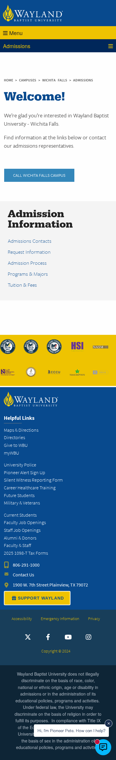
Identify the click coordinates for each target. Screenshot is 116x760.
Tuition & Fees (22, 284)
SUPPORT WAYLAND (41, 598)
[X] (28, 637)
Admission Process (27, 263)
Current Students (20, 515)
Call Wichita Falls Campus (39, 175)
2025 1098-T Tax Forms (26, 553)
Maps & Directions (21, 430)
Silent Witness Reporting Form (33, 480)
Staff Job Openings (22, 530)
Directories (14, 437)
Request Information (29, 252)
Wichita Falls (55, 80)
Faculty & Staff (17, 545)
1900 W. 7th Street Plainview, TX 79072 (50, 585)
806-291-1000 (26, 565)
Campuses (28, 80)
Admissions (16, 46)
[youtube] (68, 637)
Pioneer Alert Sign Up (24, 472)
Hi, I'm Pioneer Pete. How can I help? (71, 730)
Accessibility (22, 619)
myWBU (11, 453)
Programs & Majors (28, 273)
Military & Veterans (22, 503)
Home (8, 80)
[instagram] (88, 637)
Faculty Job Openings (25, 522)
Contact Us (23, 575)
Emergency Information (60, 619)
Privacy (94, 619)
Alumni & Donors (20, 538)
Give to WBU (16, 445)
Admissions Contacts (29, 241)
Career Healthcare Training (30, 488)
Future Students (19, 495)
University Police (20, 465)
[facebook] (48, 637)
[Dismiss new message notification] (108, 723)
